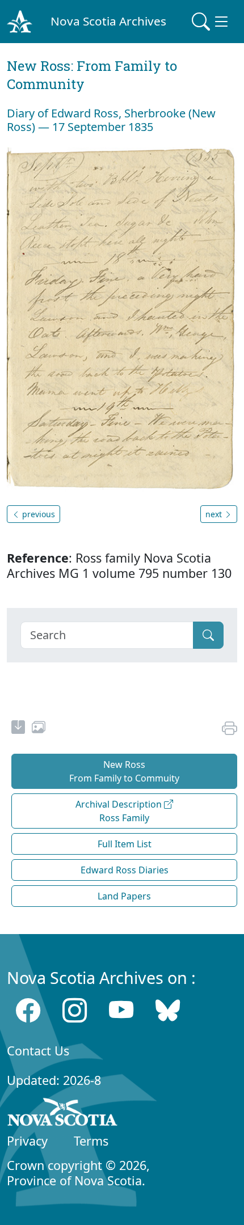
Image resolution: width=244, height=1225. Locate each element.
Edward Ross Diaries (125, 870)
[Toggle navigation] (211, 22)
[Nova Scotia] (63, 1114)
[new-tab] (18, 729)
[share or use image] (38, 729)
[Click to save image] (122, 318)
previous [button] (37, 514)
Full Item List (125, 844)
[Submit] (208, 635)
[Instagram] (74, 1010)
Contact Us (38, 1050)
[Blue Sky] (167, 1010)
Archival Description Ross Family (119, 811)
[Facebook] (28, 1010)
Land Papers (124, 896)
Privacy (27, 1141)
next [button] (214, 514)
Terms (91, 1141)
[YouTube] (121, 1010)
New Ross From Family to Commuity (124, 771)
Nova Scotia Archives (108, 21)
